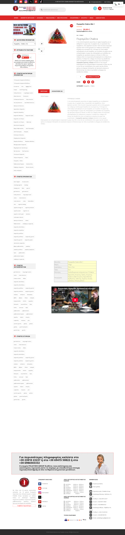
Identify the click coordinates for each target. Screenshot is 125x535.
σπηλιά (21, 317)
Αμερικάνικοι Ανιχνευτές (19, 109)
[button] (41, 51)
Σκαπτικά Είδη (29, 164)
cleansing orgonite (18, 185)
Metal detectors (17, 96)
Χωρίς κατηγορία (17, 170)
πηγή (27, 307)
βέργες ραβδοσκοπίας (18, 246)
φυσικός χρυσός (17, 323)
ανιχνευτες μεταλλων (18, 291)
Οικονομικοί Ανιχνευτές (19, 154)
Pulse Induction (29, 99)
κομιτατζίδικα (24, 304)
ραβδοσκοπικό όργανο (19, 256)
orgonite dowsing (22, 204)
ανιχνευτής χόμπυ (29, 239)
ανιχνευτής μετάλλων (18, 233)
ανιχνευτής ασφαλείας (19, 230)
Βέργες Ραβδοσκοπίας (18, 128)
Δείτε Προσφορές (30, 128)
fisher (23, 188)
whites (27, 220)
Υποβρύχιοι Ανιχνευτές (19, 167)
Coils (22, 86)
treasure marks (17, 278)
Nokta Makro (31, 201)
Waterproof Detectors (19, 105)
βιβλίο (15, 297)
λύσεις (15, 307)
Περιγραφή (43, 91)
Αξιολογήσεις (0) (57, 91)
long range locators (27, 272)
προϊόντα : (108, 9)
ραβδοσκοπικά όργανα (19, 314)
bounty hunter (25, 181)
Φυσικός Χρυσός (30, 167)
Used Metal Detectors (29, 102)
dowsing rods (16, 188)
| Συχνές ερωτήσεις (97, 483)
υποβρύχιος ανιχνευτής (19, 259)
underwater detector (18, 217)
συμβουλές (16, 320)
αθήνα (24, 278)
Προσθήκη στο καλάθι (92, 76)
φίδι (29, 320)
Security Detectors (18, 102)
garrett (28, 188)
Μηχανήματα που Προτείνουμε (20, 147)
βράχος (20, 297)
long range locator (27, 194)
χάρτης (25, 323)
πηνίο (15, 252)
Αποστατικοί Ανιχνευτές (19, 125)
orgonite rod (26, 210)
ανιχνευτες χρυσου (29, 291)
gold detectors (17, 272)
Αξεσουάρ (29, 122)
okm (15, 204)
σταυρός (28, 317)
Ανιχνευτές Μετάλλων (18, 115)
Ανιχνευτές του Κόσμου (19, 118)
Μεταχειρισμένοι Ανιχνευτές (20, 144)
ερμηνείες (31, 301)
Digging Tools (28, 86)
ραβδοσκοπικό (29, 314)
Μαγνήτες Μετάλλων (18, 141)
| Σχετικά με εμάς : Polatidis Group (101, 491)
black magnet (17, 181)
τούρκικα (23, 320)
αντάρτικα (22, 294)
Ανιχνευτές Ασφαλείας (19, 112)
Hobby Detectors (17, 93)
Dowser (15, 89)
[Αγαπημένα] (95, 8)
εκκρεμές (32, 297)
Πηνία (26, 157)
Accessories (16, 86)
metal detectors (22, 275)
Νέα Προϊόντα (17, 151)
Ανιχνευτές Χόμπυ (29, 115)
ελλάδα (24, 301)
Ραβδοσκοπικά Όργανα (19, 164)
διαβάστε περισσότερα (24, 506)
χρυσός (23, 330)
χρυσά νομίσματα (23, 326)
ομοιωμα (21, 307)
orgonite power (17, 210)
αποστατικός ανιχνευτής (19, 243)
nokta (24, 201)
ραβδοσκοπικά (25, 310)
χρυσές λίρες (17, 330)
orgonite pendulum (29, 207)
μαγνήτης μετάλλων (18, 249)
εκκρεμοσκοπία (17, 301)
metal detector (22, 198)
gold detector (17, 191)
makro (15, 198)
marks (15, 275)
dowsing (26, 185)
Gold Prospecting (23, 89)
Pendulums (25, 96)
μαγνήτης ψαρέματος (29, 249)
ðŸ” (41, 43)
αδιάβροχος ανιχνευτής (28, 223)
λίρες (31, 304)
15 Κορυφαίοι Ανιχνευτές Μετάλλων (22, 80)
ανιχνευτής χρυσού (30, 236)
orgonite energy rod (18, 207)
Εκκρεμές (26, 131)
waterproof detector (18, 220)
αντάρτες (16, 294)
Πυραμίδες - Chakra (18, 160)
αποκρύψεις (29, 294)
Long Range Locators (28, 93)
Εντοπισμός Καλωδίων (19, 135)
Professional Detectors (19, 99)
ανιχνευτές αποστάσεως (19, 281)
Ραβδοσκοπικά (17, 223)
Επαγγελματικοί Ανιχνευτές (20, 138)
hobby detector (17, 194)
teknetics (28, 214)
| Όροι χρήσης (96, 486)
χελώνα (31, 323)
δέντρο (26, 297)
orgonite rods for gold (19, 214)
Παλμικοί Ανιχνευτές (18, 157)
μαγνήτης (28, 246)
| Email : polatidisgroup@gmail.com (101, 518)
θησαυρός (16, 304)
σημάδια (16, 317)
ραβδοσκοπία (22, 252)
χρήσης (15, 326)
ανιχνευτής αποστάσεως (19, 227)
